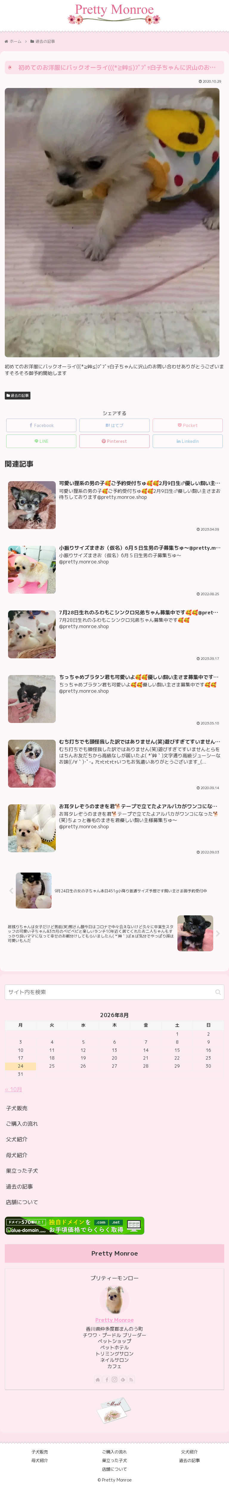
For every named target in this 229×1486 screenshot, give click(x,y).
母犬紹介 (16, 1155)
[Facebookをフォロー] (106, 1379)
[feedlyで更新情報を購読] (122, 1379)
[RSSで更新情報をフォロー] (131, 1379)
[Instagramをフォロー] (114, 1379)
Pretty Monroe (114, 1320)
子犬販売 (16, 1108)
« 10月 (13, 1089)
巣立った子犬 (22, 1170)
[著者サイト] (97, 1379)
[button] (218, 992)
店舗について (22, 1202)
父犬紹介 (16, 1139)
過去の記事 (19, 395)
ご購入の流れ (22, 1124)
